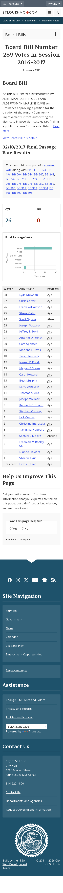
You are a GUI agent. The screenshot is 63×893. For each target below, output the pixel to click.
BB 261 (43, 179)
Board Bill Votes (50, 20)
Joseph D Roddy (29, 362)
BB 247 (38, 174)
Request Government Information (28, 809)
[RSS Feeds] (53, 580)
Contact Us (13, 792)
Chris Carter (27, 301)
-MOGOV (20, 12)
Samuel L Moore (30, 436)
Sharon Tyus (27, 458)
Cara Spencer (28, 344)
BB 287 (38, 183)
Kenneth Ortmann (31, 405)
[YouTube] (35, 580)
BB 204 (17, 174)
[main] (31, 289)
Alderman (26, 288)
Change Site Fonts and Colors (25, 700)
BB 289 (49, 183)
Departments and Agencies (24, 801)
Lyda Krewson (28, 295)
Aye (8, 209)
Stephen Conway (30, 411)
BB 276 (27, 183)
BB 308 (27, 193)
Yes (14, 528)
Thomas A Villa (29, 393)
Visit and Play (15, 646)
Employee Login (16, 670)
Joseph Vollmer (29, 399)
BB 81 (31, 170)
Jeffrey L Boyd (28, 331)
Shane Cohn (27, 313)
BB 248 (49, 174)
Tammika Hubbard (31, 429)
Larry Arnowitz (29, 387)
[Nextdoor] (44, 580)
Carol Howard (28, 374)
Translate (34, 731)
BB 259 (32, 179)
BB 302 (21, 188)
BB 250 (21, 179)
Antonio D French (31, 338)
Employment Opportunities (24, 654)
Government (14, 619)
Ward (7, 288)
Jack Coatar (26, 417)
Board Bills (31, 20)
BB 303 (32, 188)
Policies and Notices (19, 717)
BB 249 (10, 179)
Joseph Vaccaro (29, 325)
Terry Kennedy (29, 356)
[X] (26, 580)
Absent (52, 319)
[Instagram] (18, 580)
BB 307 (17, 193)
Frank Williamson (30, 307)
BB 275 (17, 183)
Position (53, 288)
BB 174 (41, 170)
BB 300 (10, 188)
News (9, 628)
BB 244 (27, 174)
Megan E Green (29, 368)
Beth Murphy (28, 380)
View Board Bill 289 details (20, 138)
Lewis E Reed (27, 464)
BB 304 (43, 188)
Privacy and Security (19, 709)
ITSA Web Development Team (15, 864)
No (39, 209)
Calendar (12, 637)
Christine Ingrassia (32, 423)
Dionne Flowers (29, 452)
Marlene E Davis (30, 350)
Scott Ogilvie (27, 319)
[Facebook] (10, 580)
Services (11, 611)
